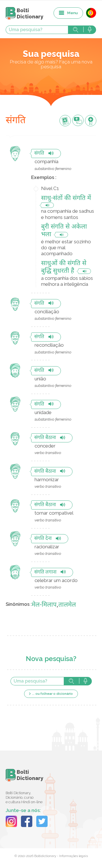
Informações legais (73, 856)
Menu (72, 12)
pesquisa (75, 29)
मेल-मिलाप (44, 605)
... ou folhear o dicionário (52, 694)
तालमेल (67, 605)
